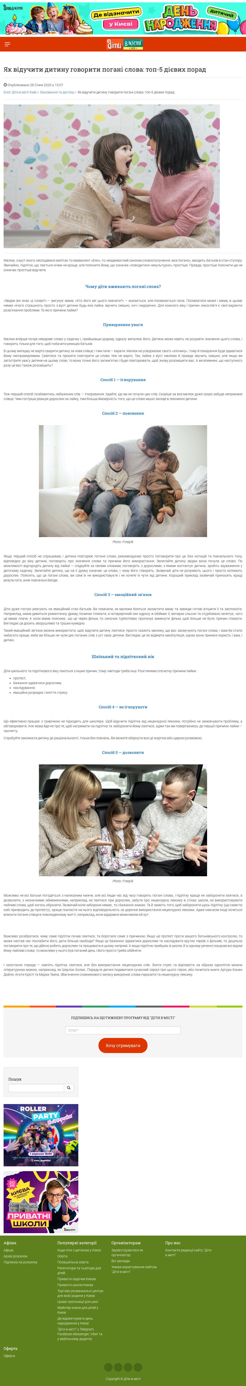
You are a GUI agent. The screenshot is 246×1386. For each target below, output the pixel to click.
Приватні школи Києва (75, 1285)
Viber (138, 1367)
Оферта (9, 1356)
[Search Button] (69, 1088)
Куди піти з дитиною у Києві (79, 1250)
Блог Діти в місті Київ (20, 92)
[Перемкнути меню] (7, 44)
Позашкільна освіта (73, 1262)
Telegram (128, 1367)
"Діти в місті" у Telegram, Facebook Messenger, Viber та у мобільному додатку (79, 1334)
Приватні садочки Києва (76, 1279)
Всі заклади (120, 1261)
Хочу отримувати (123, 1045)
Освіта (62, 1256)
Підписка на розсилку (20, 1262)
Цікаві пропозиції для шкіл (77, 1302)
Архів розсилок (15, 1256)
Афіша (8, 1250)
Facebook (108, 1367)
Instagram (118, 1367)
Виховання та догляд (57, 92)
